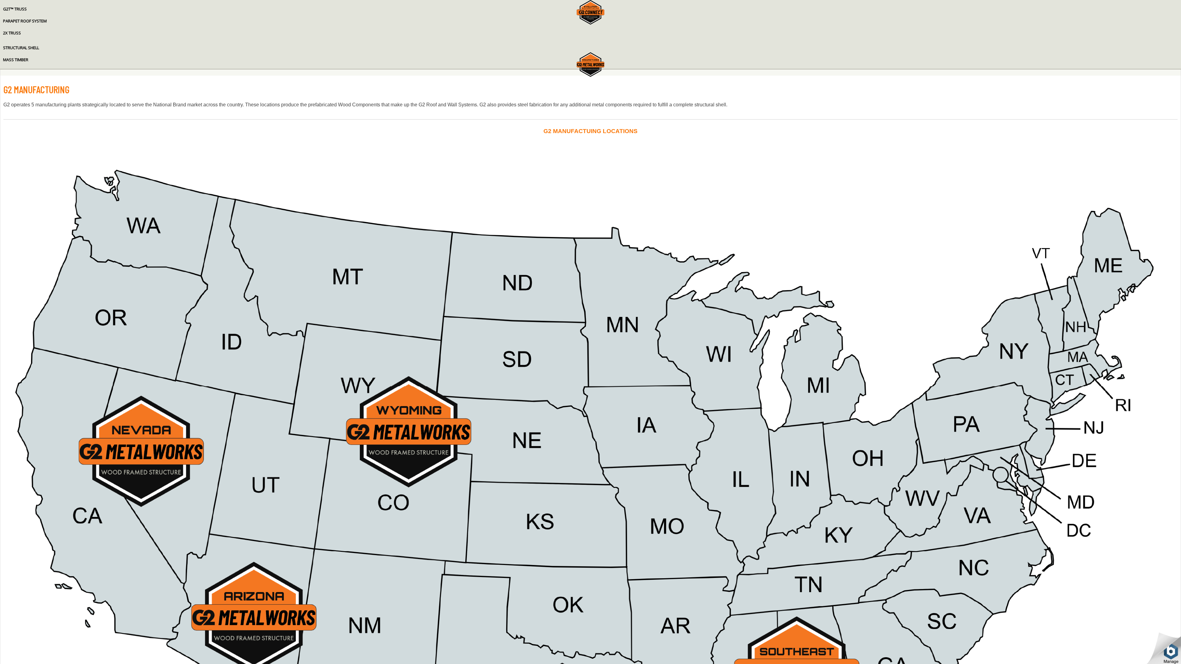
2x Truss (12, 33)
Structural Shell (21, 47)
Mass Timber (15, 59)
